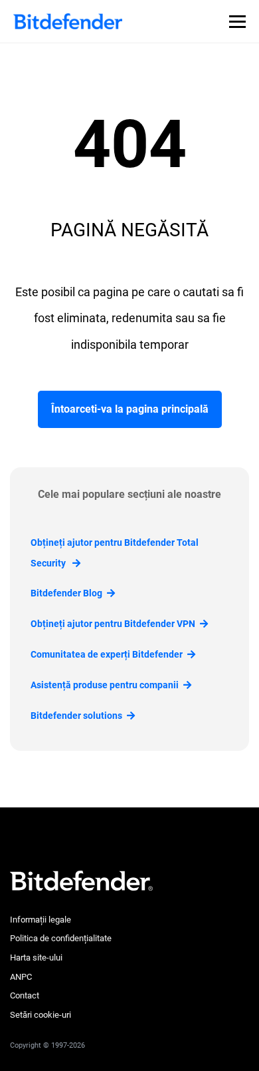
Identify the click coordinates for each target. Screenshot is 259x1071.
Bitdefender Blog (66, 593)
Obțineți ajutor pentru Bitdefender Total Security (115, 552)
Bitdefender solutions (76, 715)
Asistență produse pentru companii (105, 685)
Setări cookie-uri (40, 1015)
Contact (24, 995)
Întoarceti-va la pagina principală (130, 409)
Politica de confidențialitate (61, 938)
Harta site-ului (36, 958)
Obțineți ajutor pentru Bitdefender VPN (113, 623)
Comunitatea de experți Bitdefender (107, 654)
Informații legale (40, 920)
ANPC (21, 977)
